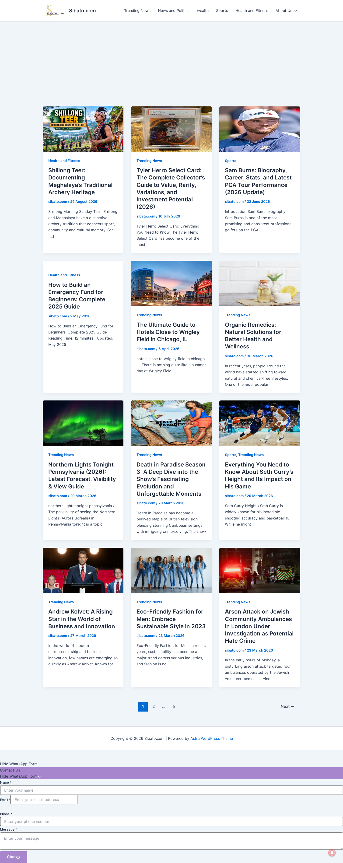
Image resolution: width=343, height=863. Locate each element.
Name (5, 782)
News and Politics (173, 10)
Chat (11, 856)
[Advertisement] (172, 56)
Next (287, 706)
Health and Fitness (251, 10)
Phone (6, 814)
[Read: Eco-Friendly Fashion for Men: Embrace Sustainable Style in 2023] (171, 570)
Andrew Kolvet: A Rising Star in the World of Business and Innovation (81, 618)
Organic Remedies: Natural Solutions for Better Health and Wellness (253, 335)
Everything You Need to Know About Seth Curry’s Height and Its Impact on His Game (259, 475)
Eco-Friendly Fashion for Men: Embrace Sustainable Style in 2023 (171, 618)
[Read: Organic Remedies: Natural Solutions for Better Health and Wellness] (259, 283)
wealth (203, 10)
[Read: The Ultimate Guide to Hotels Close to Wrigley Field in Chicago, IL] (171, 283)
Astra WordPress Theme (211, 738)
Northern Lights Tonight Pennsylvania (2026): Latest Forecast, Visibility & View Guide (82, 475)
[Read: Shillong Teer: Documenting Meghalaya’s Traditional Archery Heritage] (83, 128)
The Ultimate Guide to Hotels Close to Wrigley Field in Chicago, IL (168, 332)
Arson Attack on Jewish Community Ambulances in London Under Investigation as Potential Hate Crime (259, 626)
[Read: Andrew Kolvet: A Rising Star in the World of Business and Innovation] (83, 570)
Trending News (137, 10)
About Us (284, 10)
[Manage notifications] (332, 852)
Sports (222, 10)
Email (5, 800)
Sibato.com (82, 11)
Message (8, 829)
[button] (294, 10)
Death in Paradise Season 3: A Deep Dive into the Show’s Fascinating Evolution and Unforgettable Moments (171, 479)
